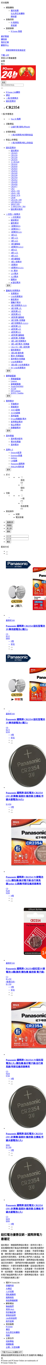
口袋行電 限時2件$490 (20, 127)
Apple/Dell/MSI (17, 386)
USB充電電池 (17, 296)
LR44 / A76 (15, 195)
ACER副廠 (15, 413)
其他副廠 (15, 416)
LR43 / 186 (15, 193)
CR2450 (14, 184)
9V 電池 (14, 271)
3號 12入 (14, 238)
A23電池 (14, 277)
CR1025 (14, 153)
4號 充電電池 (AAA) (19, 323)
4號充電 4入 (16, 329)
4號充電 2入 (16, 326)
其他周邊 (10, 436)
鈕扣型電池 (11, 148)
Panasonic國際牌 (18, 464)
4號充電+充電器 (18, 338)
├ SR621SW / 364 (18, 206)
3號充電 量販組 (17, 317)
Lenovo (14, 381)
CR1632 (14, 164)
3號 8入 (14, 235)
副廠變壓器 (16, 384)
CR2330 (14, 175)
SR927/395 (15, 204)
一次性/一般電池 (13, 214)
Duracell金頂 (16, 453)
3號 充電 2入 (16, 308)
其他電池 (15, 445)
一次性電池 (16, 217)
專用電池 (10, 401)
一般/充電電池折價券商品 (22, 135)
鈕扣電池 (15, 151)
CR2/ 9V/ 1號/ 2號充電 (20, 347)
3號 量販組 (15, 244)
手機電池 (15, 404)
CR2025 (14, 169)
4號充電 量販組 (17, 335)
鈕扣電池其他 (17, 209)
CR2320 (14, 173)
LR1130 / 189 (16, 200)
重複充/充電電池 (13, 291)
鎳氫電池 (15, 299)
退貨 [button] (16, 50)
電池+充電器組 (17, 356)
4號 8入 (14, 250)
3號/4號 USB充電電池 (20, 365)
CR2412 (14, 180)
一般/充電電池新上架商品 (22, 143)
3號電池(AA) (16, 232)
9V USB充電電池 (18, 368)
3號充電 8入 (16, 314)
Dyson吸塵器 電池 (18, 419)
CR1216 (14, 155)
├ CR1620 (15, 162)
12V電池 (14, 274)
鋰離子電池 (16, 302)
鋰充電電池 (16, 350)
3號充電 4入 (16, 311)
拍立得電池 (16, 425)
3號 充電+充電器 (18, 320)
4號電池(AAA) (17, 247)
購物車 (4, 39)
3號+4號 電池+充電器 (20, 344)
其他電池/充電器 (18, 359)
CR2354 (14, 177)
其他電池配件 (17, 439)
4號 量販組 (15, 259)
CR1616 (14, 160)
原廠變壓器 (16, 379)
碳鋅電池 (15, 220)
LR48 (13, 198)
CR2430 (14, 182)
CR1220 (14, 157)
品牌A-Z (9, 450)
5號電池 (14, 265)
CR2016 (14, 166)
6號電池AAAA (17, 268)
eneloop (14, 458)
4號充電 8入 (16, 332)
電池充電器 (16, 442)
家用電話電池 (17, 422)
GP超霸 (14, 461)
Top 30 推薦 (16, 119)
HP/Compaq (15, 391)
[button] (23, 17)
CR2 (12, 189)
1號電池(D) (15, 226)
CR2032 (14, 171)
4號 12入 (14, 253)
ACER (13, 389)
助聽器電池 (16, 428)
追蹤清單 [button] (10, 50)
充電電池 (15, 294)
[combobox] (23, 85)
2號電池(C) (15, 229)
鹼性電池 (15, 223)
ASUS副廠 (15, 410)
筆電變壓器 (11, 376)
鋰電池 (14, 280)
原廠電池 (15, 407)
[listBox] (23, 546)
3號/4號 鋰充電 (17, 353)
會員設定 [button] (22, 50)
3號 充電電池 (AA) (19, 305)
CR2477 (14, 186)
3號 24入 (14, 241)
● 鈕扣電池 (15, 283)
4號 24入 (14, 256)
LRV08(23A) (16, 202)
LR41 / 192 (15, 191)
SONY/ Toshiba (17, 393)
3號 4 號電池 (16, 262)
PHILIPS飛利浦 (17, 467)
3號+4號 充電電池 (18, 341)
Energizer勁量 (16, 456)
